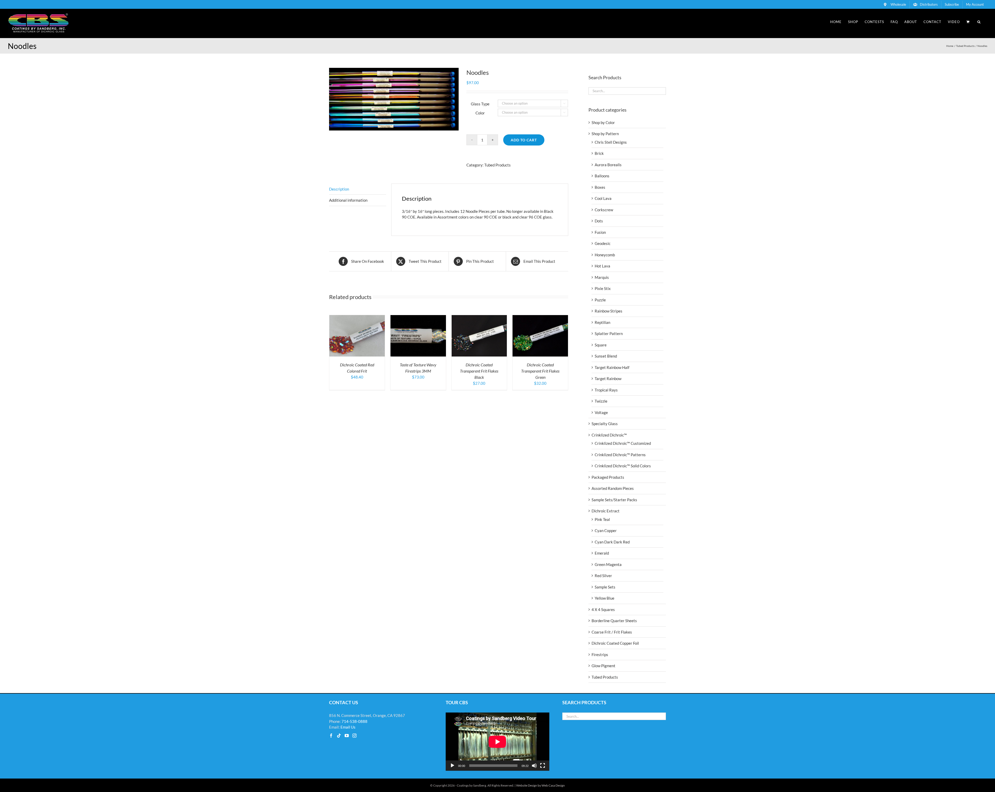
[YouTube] (347, 735)
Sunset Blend (606, 356)
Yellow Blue (604, 598)
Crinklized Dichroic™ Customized (623, 443)
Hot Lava (602, 266)
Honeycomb (605, 254)
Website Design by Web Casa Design (540, 785)
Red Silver (603, 575)
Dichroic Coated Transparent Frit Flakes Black (479, 371)
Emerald (602, 553)
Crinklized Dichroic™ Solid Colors (623, 465)
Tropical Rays (606, 390)
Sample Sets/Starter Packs (614, 499)
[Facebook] (331, 735)
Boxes (600, 187)
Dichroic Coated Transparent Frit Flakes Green (540, 371)
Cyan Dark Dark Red (612, 542)
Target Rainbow (608, 378)
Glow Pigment (603, 665)
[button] (979, 22)
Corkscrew (604, 209)
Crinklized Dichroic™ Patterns (620, 454)
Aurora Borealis (608, 164)
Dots (599, 221)
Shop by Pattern (605, 133)
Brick (599, 153)
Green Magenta (608, 564)
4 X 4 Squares (603, 609)
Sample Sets (605, 587)
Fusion (600, 232)
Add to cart (524, 140)
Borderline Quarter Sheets (614, 620)
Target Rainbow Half (612, 367)
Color (480, 113)
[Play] (452, 765)
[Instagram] (354, 735)
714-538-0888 (354, 721)
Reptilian (602, 322)
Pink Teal (602, 519)
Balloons (602, 175)
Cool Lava (603, 198)
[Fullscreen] (542, 765)
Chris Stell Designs (611, 142)
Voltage (601, 412)
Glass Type (480, 103)
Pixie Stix (603, 288)
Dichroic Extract (606, 510)
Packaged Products (608, 477)
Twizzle (601, 401)
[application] (497, 742)
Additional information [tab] (348, 200)
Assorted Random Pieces (613, 488)
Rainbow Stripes (608, 311)
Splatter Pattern (609, 333)
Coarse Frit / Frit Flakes (612, 632)
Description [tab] (339, 189)
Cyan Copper (606, 530)
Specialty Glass (605, 423)
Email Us (348, 727)
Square (601, 345)
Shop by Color (603, 122)
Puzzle (600, 299)
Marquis (602, 277)
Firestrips (600, 654)
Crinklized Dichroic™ (609, 435)
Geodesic (602, 243)
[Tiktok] (339, 735)
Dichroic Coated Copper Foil (615, 643)
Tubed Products (497, 165)
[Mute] (534, 765)
